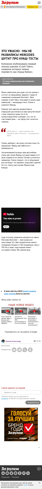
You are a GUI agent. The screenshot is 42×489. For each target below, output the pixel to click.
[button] (40, 483)
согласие (4, 398)
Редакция (5, 477)
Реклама (15, 477)
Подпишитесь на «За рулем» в (21, 332)
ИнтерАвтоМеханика (15, 6)
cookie (25, 485)
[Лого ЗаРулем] (9, 3)
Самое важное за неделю (13, 388)
